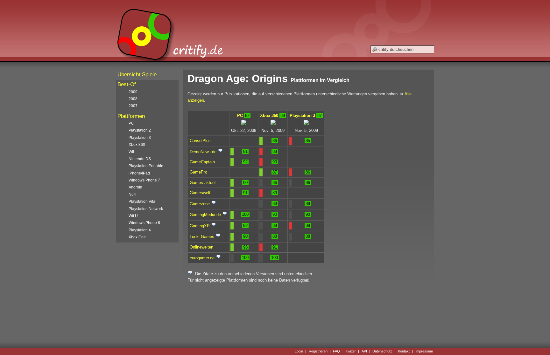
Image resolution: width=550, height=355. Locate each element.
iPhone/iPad (139, 173)
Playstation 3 (302, 115)
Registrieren (318, 351)
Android (135, 187)
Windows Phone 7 (144, 180)
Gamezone (200, 203)
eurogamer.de (202, 258)
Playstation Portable (146, 166)
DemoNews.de (203, 151)
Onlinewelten (201, 247)
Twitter (351, 351)
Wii (131, 152)
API (364, 351)
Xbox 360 (269, 115)
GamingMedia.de (205, 214)
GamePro (198, 172)
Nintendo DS (140, 159)
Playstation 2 (140, 130)
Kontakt (404, 351)
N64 (132, 194)
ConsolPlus (200, 140)
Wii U (133, 216)
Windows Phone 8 (144, 223)
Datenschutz (382, 351)
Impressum (424, 351)
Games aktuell (203, 182)
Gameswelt (200, 192)
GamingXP (200, 225)
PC (240, 115)
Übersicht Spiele (137, 75)
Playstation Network (146, 209)
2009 (133, 92)
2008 (133, 99)
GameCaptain (202, 162)
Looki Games (202, 236)
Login (299, 351)
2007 (133, 106)
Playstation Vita (142, 201)
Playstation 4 (140, 230)
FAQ (336, 351)
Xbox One (137, 237)
